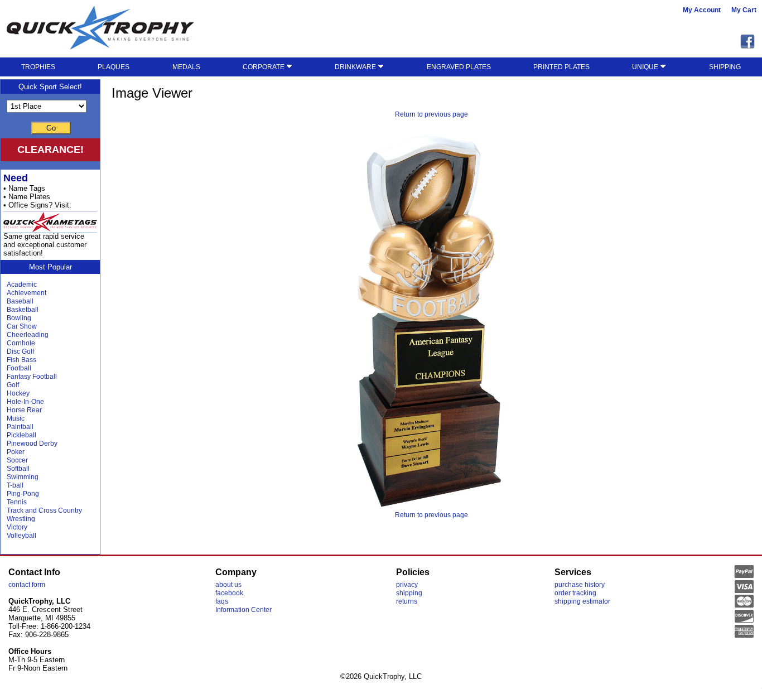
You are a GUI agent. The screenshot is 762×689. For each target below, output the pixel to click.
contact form (26, 585)
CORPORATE (264, 67)
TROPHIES (38, 67)
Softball (18, 469)
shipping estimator (582, 601)
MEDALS (186, 67)
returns (406, 601)
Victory (17, 527)
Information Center (243, 610)
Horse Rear (24, 410)
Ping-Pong (23, 494)
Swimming (22, 477)
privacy (407, 585)
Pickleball (21, 435)
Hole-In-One (25, 402)
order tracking (575, 593)
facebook (229, 593)
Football (19, 368)
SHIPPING (725, 67)
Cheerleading (28, 335)
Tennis (17, 502)
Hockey (18, 393)
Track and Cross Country (44, 510)
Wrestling (21, 519)
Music (16, 418)
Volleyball (21, 535)
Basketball (22, 310)
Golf (13, 385)
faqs (221, 601)
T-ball (15, 485)
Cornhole (21, 343)
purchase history (579, 585)
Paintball (20, 427)
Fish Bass (21, 360)
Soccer (17, 460)
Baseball (20, 301)
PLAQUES (113, 67)
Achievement (26, 293)
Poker (16, 452)
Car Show (22, 326)
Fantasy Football (32, 376)
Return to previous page (431, 114)
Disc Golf (20, 351)
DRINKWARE (356, 67)
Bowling (19, 318)
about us (228, 585)
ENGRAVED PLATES (459, 67)
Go (51, 128)
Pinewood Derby (32, 443)
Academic (22, 284)
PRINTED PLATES (561, 67)
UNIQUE (646, 67)
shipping (409, 593)
